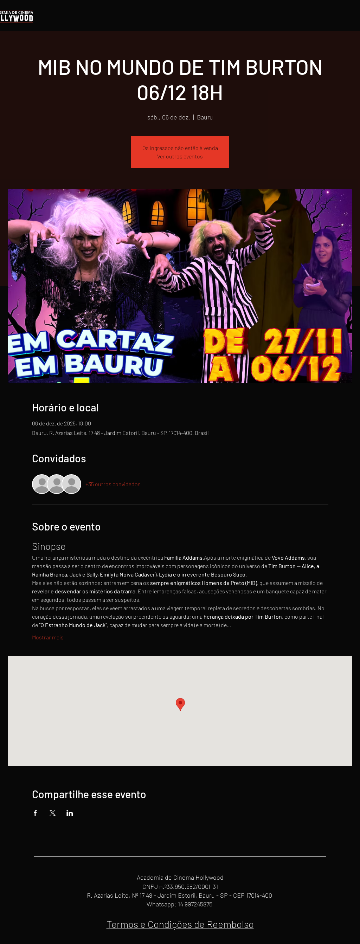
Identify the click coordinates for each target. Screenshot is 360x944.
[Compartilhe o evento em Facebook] (35, 813)
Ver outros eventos (180, 156)
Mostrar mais (48, 637)
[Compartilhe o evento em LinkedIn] (69, 813)
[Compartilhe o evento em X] (52, 813)
